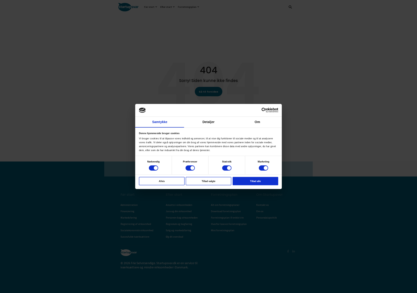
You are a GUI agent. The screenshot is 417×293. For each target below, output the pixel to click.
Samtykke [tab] (159, 122)
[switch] (190, 168)
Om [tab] (257, 122)
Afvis (162, 181)
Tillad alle (255, 181)
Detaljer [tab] (208, 122)
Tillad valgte (208, 181)
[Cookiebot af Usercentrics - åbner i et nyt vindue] (264, 110)
